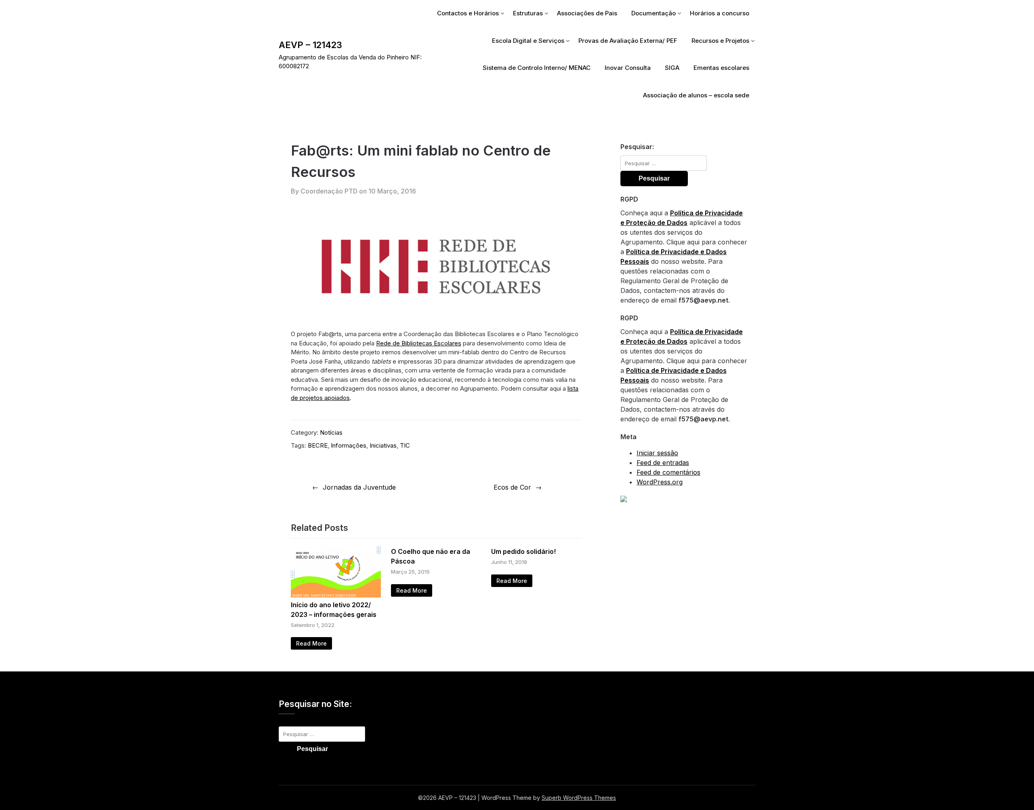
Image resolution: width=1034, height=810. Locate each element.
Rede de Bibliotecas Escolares (418, 343)
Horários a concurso (719, 13)
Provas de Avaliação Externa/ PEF (627, 40)
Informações (348, 445)
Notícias (331, 432)
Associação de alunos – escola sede (696, 95)
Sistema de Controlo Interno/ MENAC (537, 68)
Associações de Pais (587, 13)
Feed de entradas (663, 463)
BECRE (318, 445)
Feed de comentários (668, 472)
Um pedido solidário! (523, 551)
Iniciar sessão (657, 453)
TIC (405, 445)
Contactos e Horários (468, 13)
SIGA (672, 68)
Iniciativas (383, 445)
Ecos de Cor (512, 487)
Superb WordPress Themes (579, 797)
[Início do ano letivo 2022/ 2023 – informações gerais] (336, 595)
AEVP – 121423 (310, 45)
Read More (311, 643)
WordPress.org (660, 482)
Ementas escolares (721, 68)
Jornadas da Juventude (359, 487)
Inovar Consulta (628, 68)
